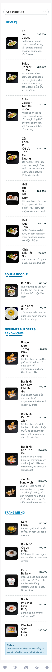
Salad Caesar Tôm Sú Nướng (27, 104)
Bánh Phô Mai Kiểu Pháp (26, 604)
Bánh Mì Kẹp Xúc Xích (26, 417)
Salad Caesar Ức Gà (26, 67)
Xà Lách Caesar (27, 34)
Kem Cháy (24, 523)
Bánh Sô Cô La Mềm (26, 548)
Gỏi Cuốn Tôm (25, 224)
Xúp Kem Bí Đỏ (27, 307)
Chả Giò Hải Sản (27, 253)
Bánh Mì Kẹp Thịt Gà (27, 450)
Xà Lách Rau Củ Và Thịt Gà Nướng (26, 148)
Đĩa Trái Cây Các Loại (26, 630)
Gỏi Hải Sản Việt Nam (25, 191)
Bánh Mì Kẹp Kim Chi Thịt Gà (26, 386)
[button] (44, 11)
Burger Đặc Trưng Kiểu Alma (25, 349)
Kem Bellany (26, 571)
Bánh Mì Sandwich (26, 480)
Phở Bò (26, 283)
